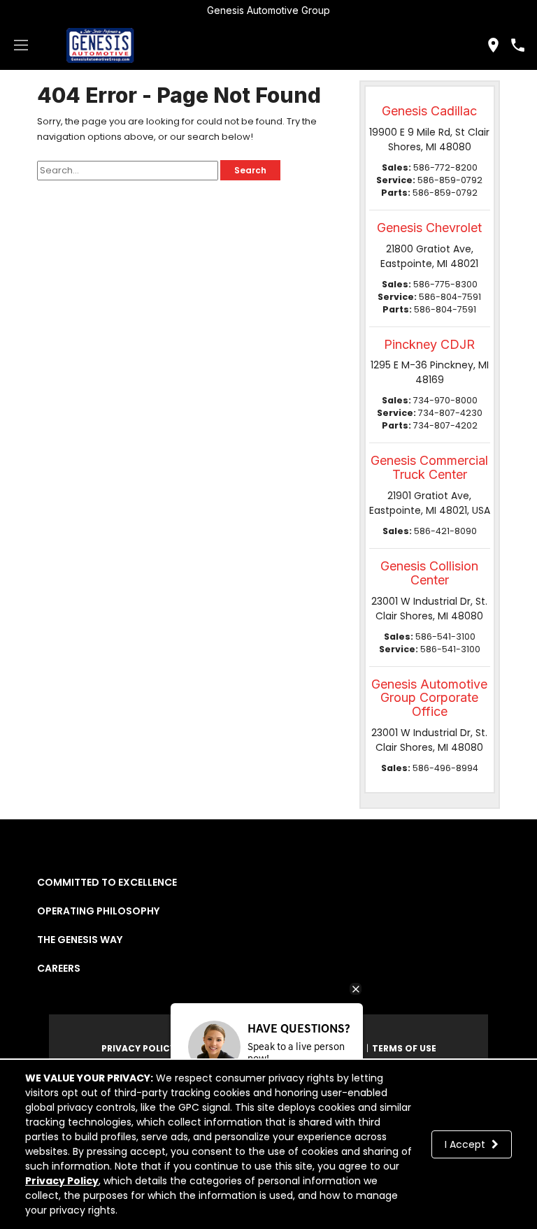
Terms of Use (404, 1048)
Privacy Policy (62, 1181)
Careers (58, 968)
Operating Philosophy (98, 911)
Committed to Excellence (107, 882)
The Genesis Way (79, 940)
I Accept (466, 1144)
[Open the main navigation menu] (21, 45)
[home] (100, 45)
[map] (493, 45)
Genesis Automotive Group (268, 10)
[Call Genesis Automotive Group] (518, 45)
